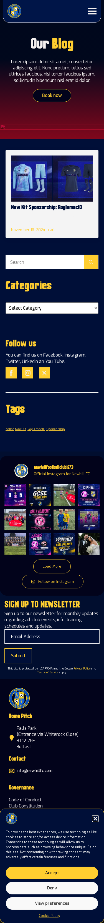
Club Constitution (26, 806)
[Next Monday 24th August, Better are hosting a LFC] (64, 495)
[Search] (91, 262)
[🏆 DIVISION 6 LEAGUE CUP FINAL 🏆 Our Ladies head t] (89, 495)
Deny (52, 888)
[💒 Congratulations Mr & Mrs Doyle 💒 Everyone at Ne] (89, 544)
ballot (10, 429)
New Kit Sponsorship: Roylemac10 (46, 207)
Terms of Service (47, 672)
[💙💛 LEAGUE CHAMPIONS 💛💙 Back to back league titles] (15, 544)
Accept (52, 873)
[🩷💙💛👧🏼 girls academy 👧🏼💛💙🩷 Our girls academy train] (39, 519)
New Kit (20, 429)
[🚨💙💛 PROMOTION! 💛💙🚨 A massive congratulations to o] (64, 544)
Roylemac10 (36, 429)
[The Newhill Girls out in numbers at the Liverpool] (15, 519)
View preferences (52, 903)
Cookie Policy (49, 916)
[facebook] (11, 372)
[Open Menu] (92, 11)
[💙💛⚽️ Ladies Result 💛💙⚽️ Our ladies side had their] (15, 495)
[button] (95, 818)
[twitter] (44, 372)
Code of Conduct (25, 800)
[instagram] (27, 372)
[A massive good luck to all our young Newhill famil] (39, 495)
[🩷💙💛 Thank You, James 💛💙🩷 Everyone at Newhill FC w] (89, 519)
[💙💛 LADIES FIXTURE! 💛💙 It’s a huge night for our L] (39, 544)
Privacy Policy (81, 668)
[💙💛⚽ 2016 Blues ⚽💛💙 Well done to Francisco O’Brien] (64, 519)
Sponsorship (55, 429)
